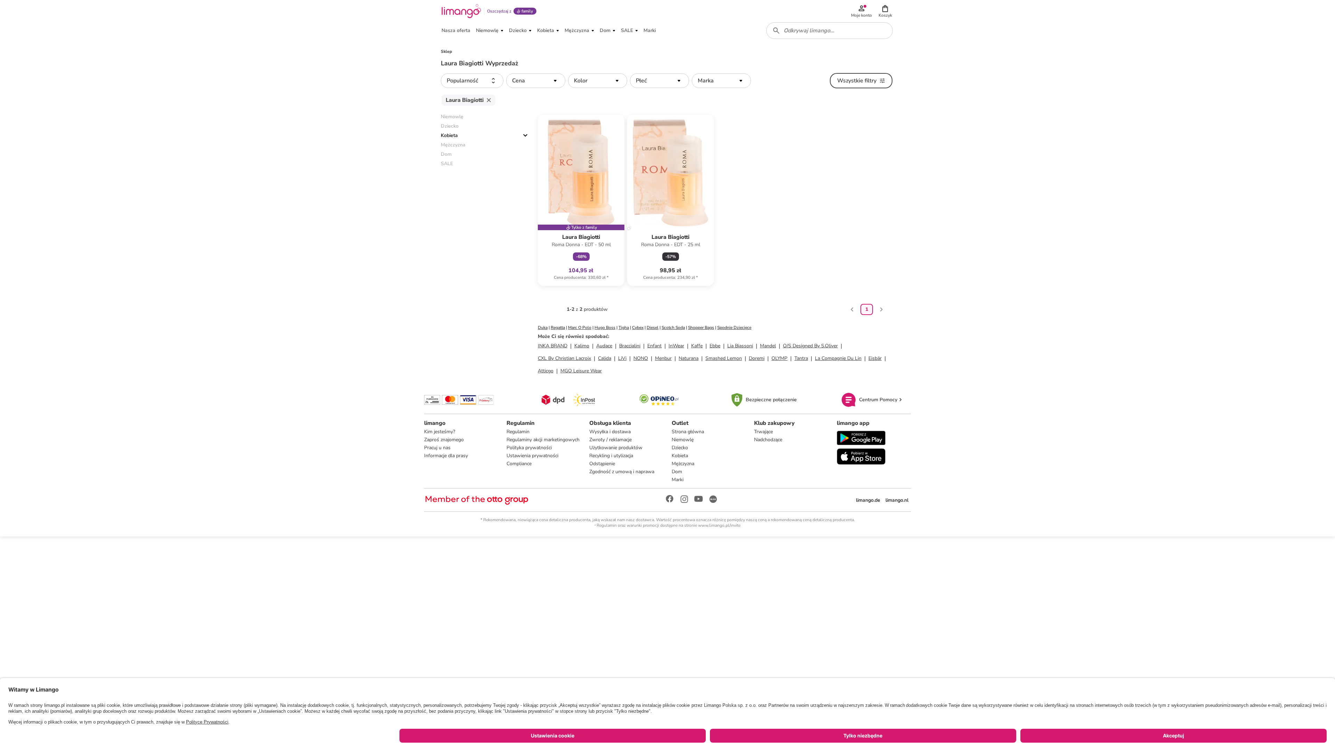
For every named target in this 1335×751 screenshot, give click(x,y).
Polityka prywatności (529, 447)
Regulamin (518, 431)
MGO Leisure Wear (581, 371)
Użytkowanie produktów (615, 447)
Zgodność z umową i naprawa (621, 471)
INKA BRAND (552, 345)
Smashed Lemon (723, 358)
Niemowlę (683, 439)
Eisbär (875, 358)
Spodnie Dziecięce (734, 327)
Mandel (768, 345)
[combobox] (829, 30)
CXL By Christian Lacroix (564, 358)
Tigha (623, 327)
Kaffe (697, 345)
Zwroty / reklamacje (610, 439)
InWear (676, 345)
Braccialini (629, 345)
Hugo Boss (604, 327)
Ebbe (715, 345)
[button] (885, 11)
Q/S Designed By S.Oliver (810, 345)
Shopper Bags (701, 327)
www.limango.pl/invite (719, 525)
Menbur (663, 358)
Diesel (652, 327)
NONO (640, 358)
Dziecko (680, 447)
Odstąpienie (602, 463)
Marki (677, 479)
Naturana (688, 358)
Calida (604, 358)
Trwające (763, 431)
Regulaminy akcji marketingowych (543, 439)
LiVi (622, 358)
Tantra (801, 358)
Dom (677, 471)
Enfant (654, 345)
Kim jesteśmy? (439, 431)
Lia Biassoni (740, 345)
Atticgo (545, 371)
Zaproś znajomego (444, 439)
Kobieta (449, 135)
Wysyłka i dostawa (610, 431)
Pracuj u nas (437, 447)
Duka (543, 327)
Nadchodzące (768, 439)
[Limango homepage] (461, 11)
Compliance (519, 463)
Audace (604, 345)
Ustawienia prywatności (532, 455)
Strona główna (688, 431)
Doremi (756, 358)
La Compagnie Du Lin (838, 358)
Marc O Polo (579, 327)
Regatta (558, 327)
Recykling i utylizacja (611, 455)
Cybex (638, 327)
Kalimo (581, 345)
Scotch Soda (673, 327)
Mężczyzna (683, 463)
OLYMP (779, 358)
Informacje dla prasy (446, 455)
